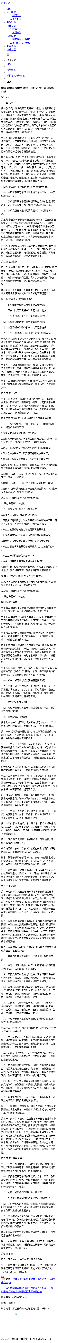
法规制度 (11, 36)
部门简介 (16, 15)
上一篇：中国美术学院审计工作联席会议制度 (23, 1288)
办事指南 (11, 46)
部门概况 (11, 12)
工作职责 (16, 19)
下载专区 (11, 49)
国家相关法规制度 (21, 39)
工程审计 (16, 32)
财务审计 (16, 29)
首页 (9, 9)
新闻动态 (11, 22)
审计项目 (11, 26)
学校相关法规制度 (21, 43)
